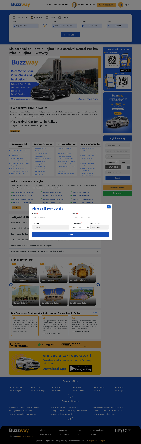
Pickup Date (77, 223)
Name (35, 214)
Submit (70, 234)
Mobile (75, 214)
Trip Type (36, 223)
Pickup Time (95, 223)
